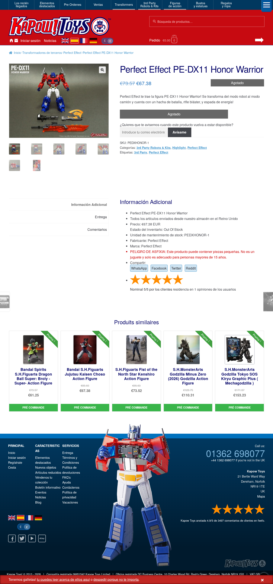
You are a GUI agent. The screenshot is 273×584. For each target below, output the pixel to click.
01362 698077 (235, 452)
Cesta (12, 467)
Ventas (98, 4)
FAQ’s (66, 477)
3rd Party (140, 152)
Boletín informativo (48, 487)
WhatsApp (139, 268)
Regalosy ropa (226, 4)
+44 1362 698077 (223, 460)
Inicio (11, 40)
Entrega (67, 452)
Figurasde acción (175, 4)
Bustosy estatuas (201, 4)
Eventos (40, 492)
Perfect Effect (72, 52)
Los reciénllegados (22, 4)
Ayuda (66, 482)
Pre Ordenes (72, 4)
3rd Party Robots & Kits (153, 147)
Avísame (179, 132)
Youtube (32, 538)
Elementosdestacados (47, 4)
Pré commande (33, 407)
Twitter (176, 268)
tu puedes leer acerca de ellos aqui (63, 579)
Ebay (42, 538)
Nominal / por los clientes (151, 289)
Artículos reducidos (48, 472)
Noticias (50, 40)
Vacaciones (70, 502)
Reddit (191, 268)
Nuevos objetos (45, 467)
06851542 (79, 574)
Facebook (159, 268)
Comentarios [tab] (97, 229)
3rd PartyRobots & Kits (149, 4)
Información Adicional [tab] (89, 204)
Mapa (261, 496)
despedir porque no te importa (116, 579)
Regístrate (15, 462)
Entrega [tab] (101, 216)
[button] (102, 69)
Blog (38, 502)
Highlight (179, 147)
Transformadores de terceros (42, 52)
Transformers (124, 4)
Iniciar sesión (30, 40)
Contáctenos (16, 40)
